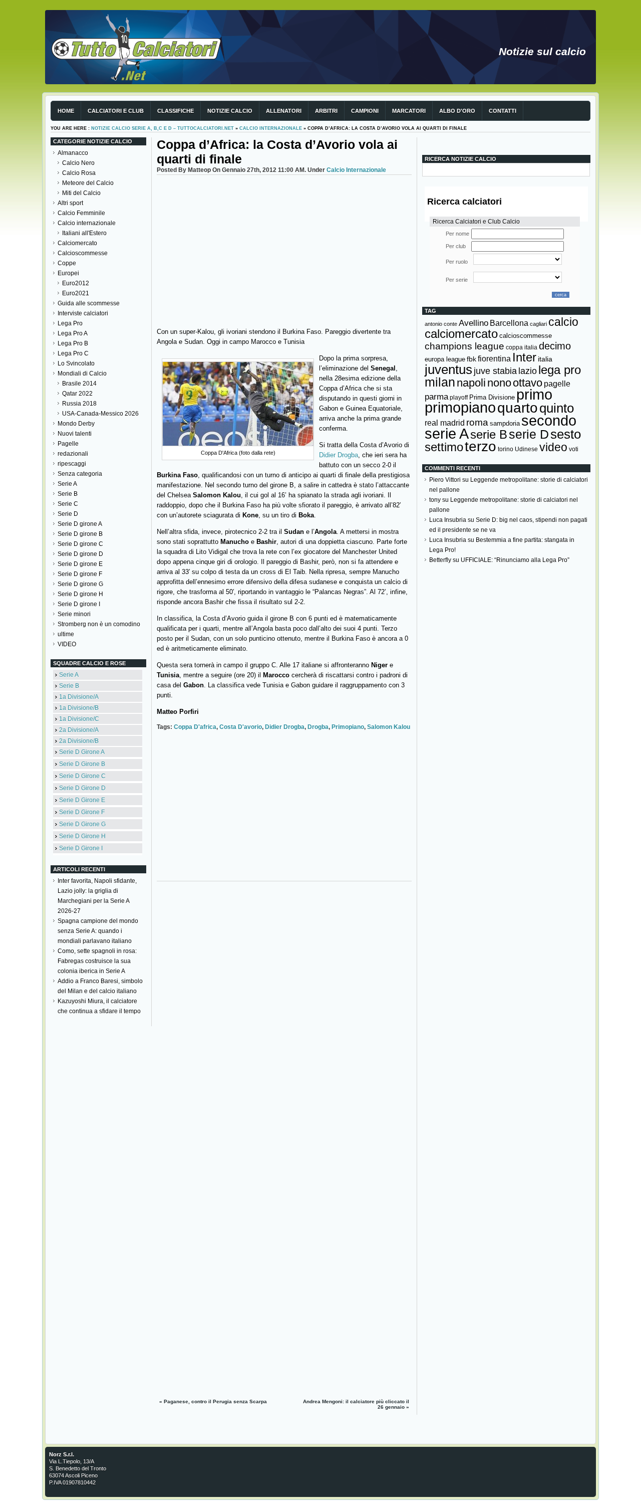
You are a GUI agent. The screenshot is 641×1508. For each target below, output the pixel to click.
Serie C (68, 503)
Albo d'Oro (457, 111)
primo (534, 394)
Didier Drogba (338, 455)
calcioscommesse (525, 335)
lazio (527, 371)
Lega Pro (70, 323)
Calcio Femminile (81, 213)
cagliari (538, 324)
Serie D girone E (80, 564)
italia (545, 359)
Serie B (68, 493)
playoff (459, 397)
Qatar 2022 (77, 393)
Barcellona (509, 322)
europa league (445, 359)
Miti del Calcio (81, 193)
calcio (563, 322)
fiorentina (494, 358)
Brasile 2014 (79, 383)
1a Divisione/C (79, 718)
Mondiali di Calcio (82, 373)
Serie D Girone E (82, 800)
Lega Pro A (73, 333)
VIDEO (67, 644)
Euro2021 (75, 293)
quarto (517, 408)
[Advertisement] (284, 250)
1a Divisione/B (79, 707)
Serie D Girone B (82, 764)
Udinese (526, 449)
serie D (529, 434)
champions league (464, 346)
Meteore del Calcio (88, 182)
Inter (524, 357)
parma (436, 397)
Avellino (473, 322)
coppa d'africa (195, 726)
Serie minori (74, 614)
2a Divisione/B (79, 740)
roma (477, 422)
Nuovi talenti (75, 433)
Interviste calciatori (83, 313)
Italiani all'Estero (84, 233)
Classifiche (175, 111)
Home (66, 111)
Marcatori (409, 111)
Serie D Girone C (82, 776)
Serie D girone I (79, 604)
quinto (556, 408)
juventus (448, 369)
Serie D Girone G (82, 824)
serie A (447, 434)
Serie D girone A (80, 523)
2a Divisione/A (79, 729)
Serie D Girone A (82, 752)
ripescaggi (72, 463)
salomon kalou (388, 726)
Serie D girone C (80, 543)
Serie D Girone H (82, 836)
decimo (555, 345)
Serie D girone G (80, 584)
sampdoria (505, 423)
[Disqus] (284, 1011)
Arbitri (326, 111)
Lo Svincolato (76, 363)
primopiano (348, 726)
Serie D (68, 513)
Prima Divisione (492, 397)
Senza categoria (80, 473)
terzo (480, 446)
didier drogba (284, 726)
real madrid (445, 423)
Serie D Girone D (82, 788)
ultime (66, 634)
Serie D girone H (80, 594)
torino (505, 449)
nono (499, 382)
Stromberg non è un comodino (99, 624)
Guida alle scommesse (89, 303)
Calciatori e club (116, 111)
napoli (471, 382)
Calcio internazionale (270, 128)
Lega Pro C (73, 353)
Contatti (502, 111)
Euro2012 (75, 283)
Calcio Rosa (79, 172)
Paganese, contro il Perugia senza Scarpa (215, 1401)
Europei (68, 273)
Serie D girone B (80, 533)
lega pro (559, 369)
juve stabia (495, 371)
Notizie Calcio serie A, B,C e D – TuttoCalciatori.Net (162, 128)
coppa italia (521, 347)
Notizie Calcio (229, 111)
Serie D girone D (80, 553)
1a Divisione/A (79, 696)
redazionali (73, 453)
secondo (548, 421)
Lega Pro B (73, 343)
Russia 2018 (79, 403)
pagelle (557, 384)
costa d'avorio (240, 726)
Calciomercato (77, 243)
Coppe (67, 263)
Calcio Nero (78, 162)
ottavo (527, 382)
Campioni (365, 111)
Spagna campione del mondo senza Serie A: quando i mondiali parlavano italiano (98, 931)
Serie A (67, 483)
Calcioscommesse (83, 253)
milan (440, 382)
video (553, 447)
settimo (444, 447)
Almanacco (73, 152)
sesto (565, 434)
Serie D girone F (80, 574)
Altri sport (70, 203)
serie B (488, 434)
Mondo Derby (76, 423)
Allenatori (283, 111)
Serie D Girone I (81, 848)
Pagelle (68, 443)
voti (573, 449)
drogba (318, 726)
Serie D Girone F (82, 812)
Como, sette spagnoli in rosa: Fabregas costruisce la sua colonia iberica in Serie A (97, 961)
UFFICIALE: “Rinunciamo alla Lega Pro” (515, 559)
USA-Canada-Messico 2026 (100, 413)
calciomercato (461, 333)
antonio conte (441, 324)
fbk (471, 359)
